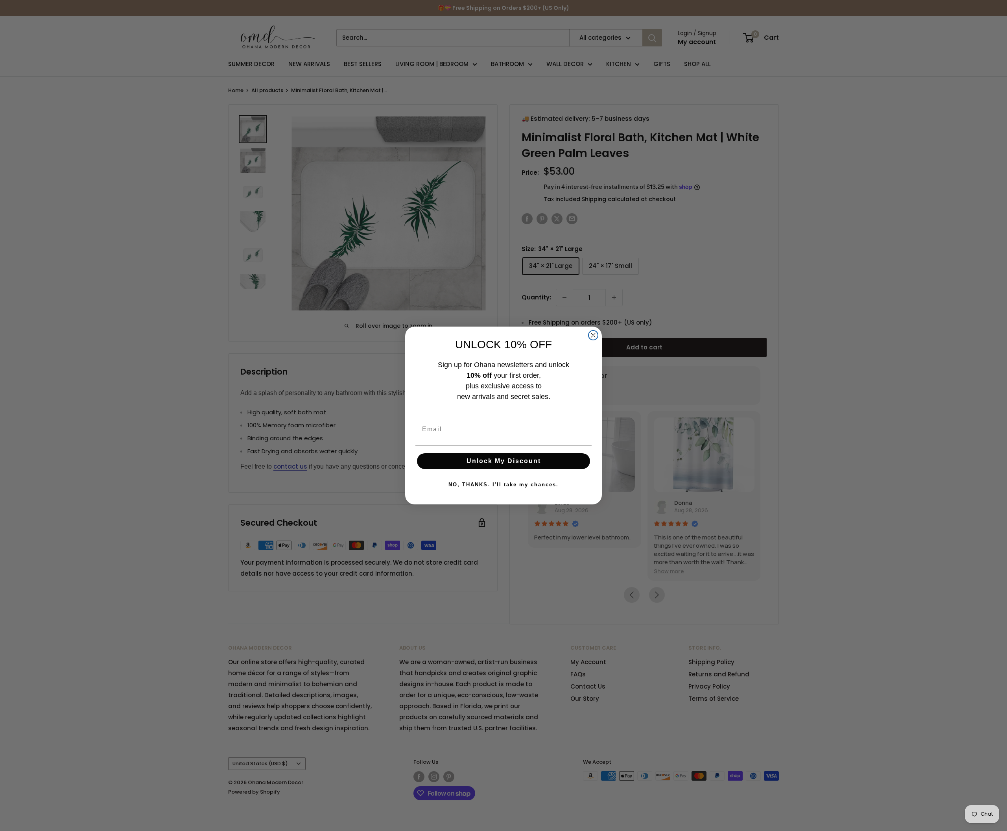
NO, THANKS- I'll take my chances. (503, 485)
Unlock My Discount (504, 461)
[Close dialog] (593, 335)
